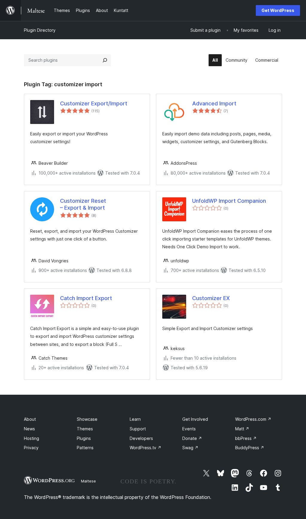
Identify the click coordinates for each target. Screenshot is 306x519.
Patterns (85, 447)
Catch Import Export (86, 298)
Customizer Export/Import (93, 103)
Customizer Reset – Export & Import (83, 204)
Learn (135, 419)
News (29, 428)
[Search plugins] (105, 60)
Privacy (31, 447)
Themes (85, 428)
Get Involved (195, 419)
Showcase (87, 419)
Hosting (31, 438)
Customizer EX (211, 298)
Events (189, 428)
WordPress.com (253, 419)
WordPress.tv (145, 447)
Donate (192, 438)
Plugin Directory (40, 30)
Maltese (88, 481)
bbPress (246, 438)
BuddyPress (249, 447)
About (30, 419)
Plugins (84, 438)
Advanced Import (214, 103)
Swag (190, 447)
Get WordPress (277, 10)
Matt (242, 428)
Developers (141, 438)
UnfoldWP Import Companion (229, 201)
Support (138, 428)
